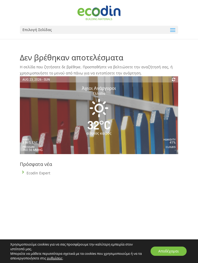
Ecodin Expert (38, 173)
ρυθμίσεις (54, 258)
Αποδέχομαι (168, 251)
